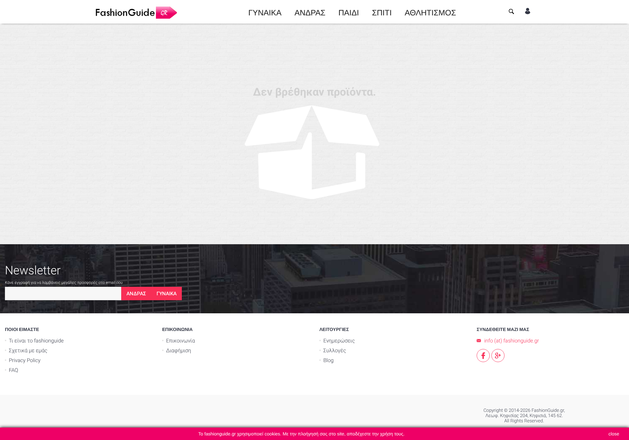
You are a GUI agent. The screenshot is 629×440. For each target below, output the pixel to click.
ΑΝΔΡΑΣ (310, 12)
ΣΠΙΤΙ (381, 12)
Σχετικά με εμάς (28, 350)
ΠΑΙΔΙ (348, 12)
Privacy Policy (25, 360)
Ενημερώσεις (339, 341)
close (613, 433)
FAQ (13, 370)
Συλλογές (334, 350)
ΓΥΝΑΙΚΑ (264, 12)
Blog (328, 360)
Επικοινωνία (180, 341)
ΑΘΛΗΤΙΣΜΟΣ (430, 12)
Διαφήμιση (178, 350)
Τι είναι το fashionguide (36, 341)
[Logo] (136, 12)
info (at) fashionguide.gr (511, 341)
